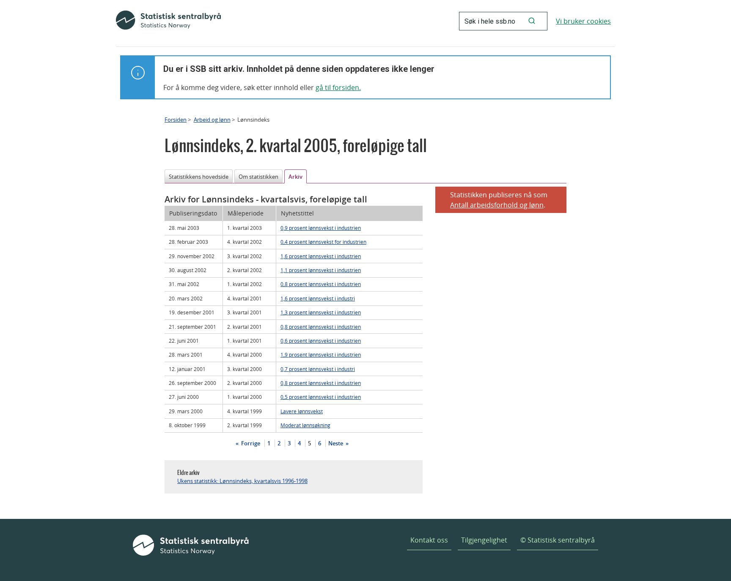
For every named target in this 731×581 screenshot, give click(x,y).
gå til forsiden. (338, 87)
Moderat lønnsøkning (305, 425)
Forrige (250, 443)
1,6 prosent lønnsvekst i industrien (320, 256)
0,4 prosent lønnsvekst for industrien (323, 241)
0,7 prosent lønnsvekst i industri (317, 369)
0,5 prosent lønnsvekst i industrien (320, 396)
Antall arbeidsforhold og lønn (497, 205)
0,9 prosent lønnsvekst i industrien (320, 227)
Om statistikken (258, 176)
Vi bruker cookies (583, 21)
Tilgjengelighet (484, 540)
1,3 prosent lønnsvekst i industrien (320, 312)
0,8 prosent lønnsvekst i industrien (320, 284)
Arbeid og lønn (212, 119)
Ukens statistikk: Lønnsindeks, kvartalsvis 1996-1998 (242, 481)
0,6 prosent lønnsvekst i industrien (320, 340)
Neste (336, 443)
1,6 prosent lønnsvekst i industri (317, 298)
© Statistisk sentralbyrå (557, 540)
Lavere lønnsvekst (301, 411)
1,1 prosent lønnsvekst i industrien (320, 270)
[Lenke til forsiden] (168, 21)
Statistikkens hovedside (198, 176)
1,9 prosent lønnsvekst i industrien (320, 354)
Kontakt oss (429, 540)
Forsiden (176, 119)
